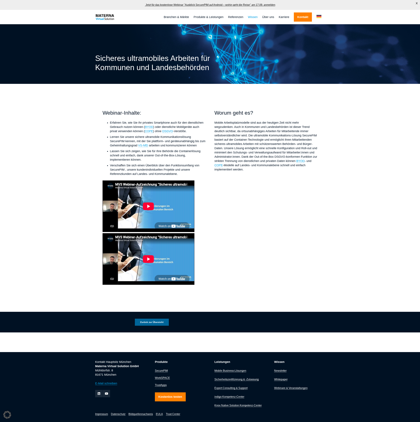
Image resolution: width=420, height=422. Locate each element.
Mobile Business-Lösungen (230, 370)
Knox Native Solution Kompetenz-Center (238, 405)
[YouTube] (106, 393)
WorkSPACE (162, 377)
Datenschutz (118, 414)
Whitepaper (281, 379)
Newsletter (280, 370)
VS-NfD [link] (143, 145)
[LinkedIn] (99, 393)
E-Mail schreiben (106, 383)
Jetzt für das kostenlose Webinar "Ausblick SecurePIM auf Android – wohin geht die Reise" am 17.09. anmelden (210, 4)
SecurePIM (161, 370)
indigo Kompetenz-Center (229, 396)
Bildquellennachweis (140, 414)
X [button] (417, 3)
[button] (191, 17)
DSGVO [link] (167, 131)
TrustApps (161, 385)
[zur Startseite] (113, 17)
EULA (159, 414)
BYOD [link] (149, 127)
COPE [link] (149, 131)
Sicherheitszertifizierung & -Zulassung (236, 379)
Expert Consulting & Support (231, 387)
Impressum (101, 414)
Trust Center (173, 414)
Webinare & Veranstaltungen (291, 387)
